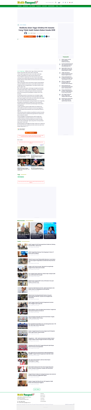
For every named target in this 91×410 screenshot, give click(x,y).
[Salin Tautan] (49, 36)
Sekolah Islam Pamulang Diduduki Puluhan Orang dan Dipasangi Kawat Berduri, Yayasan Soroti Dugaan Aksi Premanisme (40, 296)
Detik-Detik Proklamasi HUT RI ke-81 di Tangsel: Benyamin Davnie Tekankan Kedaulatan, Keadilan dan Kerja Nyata (40, 367)
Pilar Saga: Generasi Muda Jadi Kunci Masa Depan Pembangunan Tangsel (39, 360)
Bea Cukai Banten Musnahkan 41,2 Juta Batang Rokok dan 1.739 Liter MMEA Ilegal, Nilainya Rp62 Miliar (42, 324)
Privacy (51, 404)
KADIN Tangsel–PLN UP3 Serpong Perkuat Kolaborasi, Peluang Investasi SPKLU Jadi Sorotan (23, 237)
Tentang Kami (19, 404)
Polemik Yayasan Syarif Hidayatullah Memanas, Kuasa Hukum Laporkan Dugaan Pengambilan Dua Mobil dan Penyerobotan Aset (41, 260)
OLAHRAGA (38, 6)
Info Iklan (27, 404)
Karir (31, 404)
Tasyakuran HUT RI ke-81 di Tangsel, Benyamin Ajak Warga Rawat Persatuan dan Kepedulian (41, 346)
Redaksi (29, 33)
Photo (61, 6)
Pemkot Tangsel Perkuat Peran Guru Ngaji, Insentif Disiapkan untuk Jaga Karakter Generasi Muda (41, 331)
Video (57, 6)
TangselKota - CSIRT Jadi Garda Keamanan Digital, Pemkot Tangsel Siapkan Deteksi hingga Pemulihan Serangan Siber (41, 339)
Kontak (34, 404)
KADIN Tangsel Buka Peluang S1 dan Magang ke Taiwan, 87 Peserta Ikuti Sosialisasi (41, 253)
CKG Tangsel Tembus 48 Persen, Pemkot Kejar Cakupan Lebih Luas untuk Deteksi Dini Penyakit (41, 274)
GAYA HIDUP (44, 6)
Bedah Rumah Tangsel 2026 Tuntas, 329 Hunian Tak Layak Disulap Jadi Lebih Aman (41, 281)
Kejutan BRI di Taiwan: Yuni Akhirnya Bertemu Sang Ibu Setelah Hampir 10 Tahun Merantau (49, 236)
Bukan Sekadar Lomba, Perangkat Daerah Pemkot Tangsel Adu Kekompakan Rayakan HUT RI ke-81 (42, 310)
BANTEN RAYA (25, 6)
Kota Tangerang (20, 71)
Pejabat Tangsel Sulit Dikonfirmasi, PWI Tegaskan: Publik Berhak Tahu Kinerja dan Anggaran (40, 382)
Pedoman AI (47, 404)
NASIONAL (20, 6)
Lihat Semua (36, 389)
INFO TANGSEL (32, 6)
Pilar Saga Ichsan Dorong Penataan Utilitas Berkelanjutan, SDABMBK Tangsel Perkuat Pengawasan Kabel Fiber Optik (41, 353)
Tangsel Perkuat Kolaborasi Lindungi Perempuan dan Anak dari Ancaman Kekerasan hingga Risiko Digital (42, 375)
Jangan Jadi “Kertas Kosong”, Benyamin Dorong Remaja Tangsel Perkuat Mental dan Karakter (40, 267)
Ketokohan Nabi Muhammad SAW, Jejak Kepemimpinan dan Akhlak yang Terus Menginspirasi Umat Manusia (41, 288)
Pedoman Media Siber (40, 404)
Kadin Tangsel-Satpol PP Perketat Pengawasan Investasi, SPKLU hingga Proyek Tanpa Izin (40, 303)
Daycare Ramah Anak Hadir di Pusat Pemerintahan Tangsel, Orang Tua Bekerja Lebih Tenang (41, 317)
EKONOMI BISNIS (51, 6)
